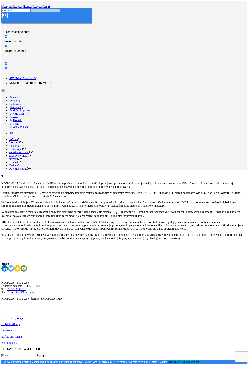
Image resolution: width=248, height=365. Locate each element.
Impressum (7, 330)
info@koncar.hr (25, 292)
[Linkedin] (4, 268)
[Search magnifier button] (4, 15)
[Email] (24, 268)
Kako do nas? (9, 342)
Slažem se (173, 361)
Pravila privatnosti (189, 361)
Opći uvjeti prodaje (12, 318)
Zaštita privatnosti (11, 336)
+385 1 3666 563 (16, 289)
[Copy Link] (17, 268)
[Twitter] (11, 268)
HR (11, 133)
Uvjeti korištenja (10, 324)
